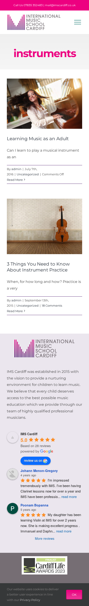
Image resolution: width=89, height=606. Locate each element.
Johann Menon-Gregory (39, 470)
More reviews (44, 538)
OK (74, 594)
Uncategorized (28, 174)
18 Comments (52, 305)
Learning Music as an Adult (38, 138)
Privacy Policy (30, 600)
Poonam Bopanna (34, 505)
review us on (33, 460)
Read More (15, 180)
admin (16, 169)
